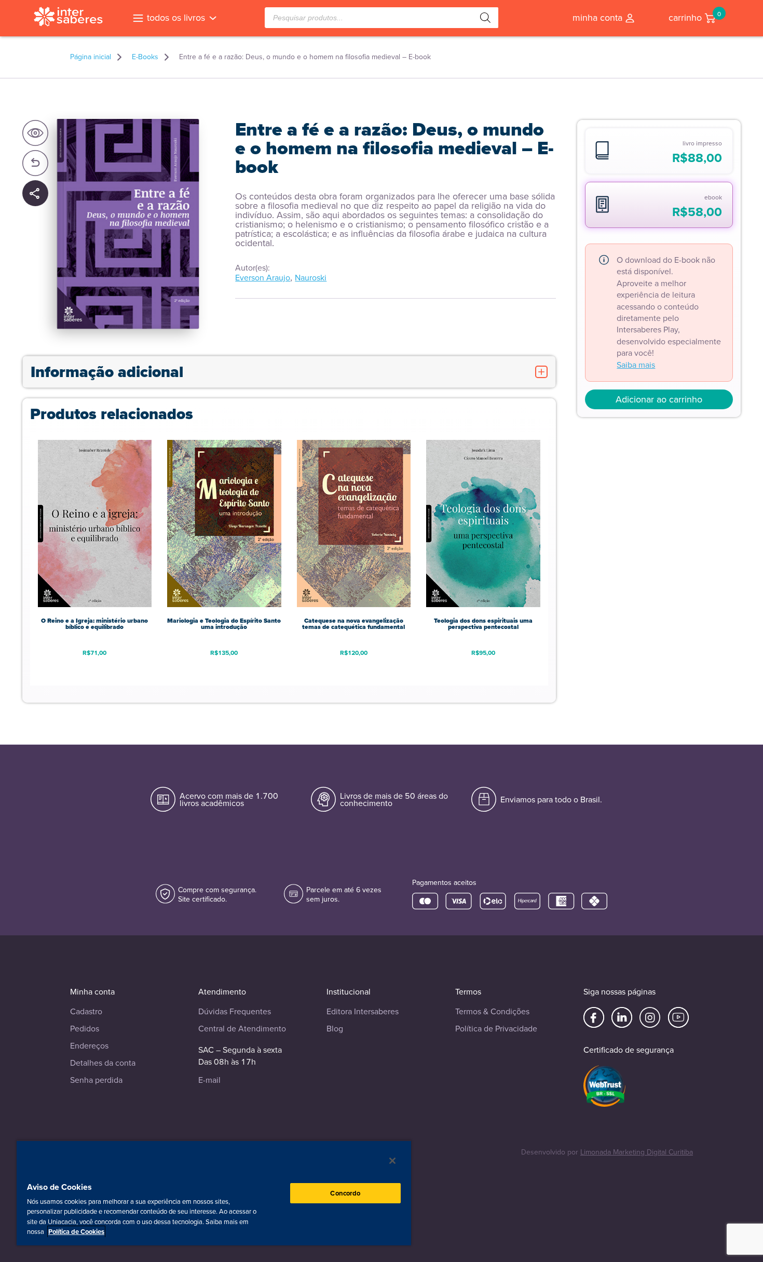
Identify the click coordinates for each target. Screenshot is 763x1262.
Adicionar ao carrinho (659, 399)
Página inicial (90, 57)
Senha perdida (96, 1080)
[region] (214, 1192)
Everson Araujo (262, 278)
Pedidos (84, 1029)
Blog (334, 1029)
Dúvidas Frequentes (234, 1011)
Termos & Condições (492, 1011)
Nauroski (310, 278)
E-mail (209, 1080)
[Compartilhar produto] (35, 194)
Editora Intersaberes (362, 1011)
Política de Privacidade (496, 1029)
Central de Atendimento (242, 1029)
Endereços (89, 1046)
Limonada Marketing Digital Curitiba (636, 1152)
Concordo (345, 1193)
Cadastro (86, 1011)
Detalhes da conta (102, 1063)
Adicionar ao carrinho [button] (94, 669)
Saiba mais (636, 365)
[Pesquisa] (485, 17)
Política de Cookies (76, 1232)
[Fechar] (392, 1160)
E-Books (145, 57)
